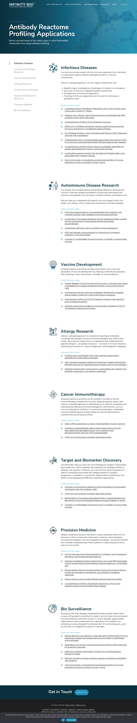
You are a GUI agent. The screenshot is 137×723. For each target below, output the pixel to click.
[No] (134, 718)
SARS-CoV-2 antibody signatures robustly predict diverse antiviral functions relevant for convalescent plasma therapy (94, 127)
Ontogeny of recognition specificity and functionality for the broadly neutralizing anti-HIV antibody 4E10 (95, 488)
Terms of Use (81, 705)
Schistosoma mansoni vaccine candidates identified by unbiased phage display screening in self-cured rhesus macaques (94, 293)
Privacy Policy (70, 705)
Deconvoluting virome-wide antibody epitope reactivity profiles (93, 579)
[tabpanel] (87, 113)
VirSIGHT (46, 710)
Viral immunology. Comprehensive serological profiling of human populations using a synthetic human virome (94, 161)
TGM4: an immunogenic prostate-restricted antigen (88, 437)
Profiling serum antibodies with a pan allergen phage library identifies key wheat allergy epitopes (92, 357)
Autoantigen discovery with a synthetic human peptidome (91, 228)
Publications (73, 712)
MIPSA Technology (48, 712)
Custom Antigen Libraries (85, 710)
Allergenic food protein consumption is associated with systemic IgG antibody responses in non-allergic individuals (96, 370)
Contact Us (81, 692)
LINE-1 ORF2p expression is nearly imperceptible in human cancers (95, 424)
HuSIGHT (64, 710)
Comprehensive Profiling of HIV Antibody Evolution (88, 122)
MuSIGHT (71, 710)
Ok (63, 720)
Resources (92, 712)
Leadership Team (62, 712)
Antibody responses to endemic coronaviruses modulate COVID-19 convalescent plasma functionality (95, 307)
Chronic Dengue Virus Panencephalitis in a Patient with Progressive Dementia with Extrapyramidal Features (95, 555)
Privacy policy (71, 720)
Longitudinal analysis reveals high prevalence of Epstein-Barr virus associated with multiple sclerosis (95, 154)
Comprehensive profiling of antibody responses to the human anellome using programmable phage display (92, 585)
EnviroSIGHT (54, 710)
